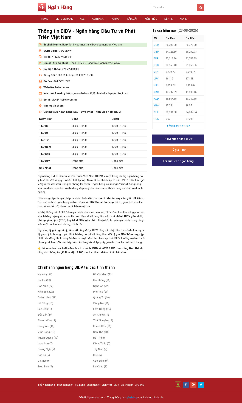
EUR (156, 58)
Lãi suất (132, 18)
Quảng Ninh (47, 297)
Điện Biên (45, 366)
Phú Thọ (100, 291)
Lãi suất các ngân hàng (178, 161)
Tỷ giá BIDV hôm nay (178, 125)
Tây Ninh (100, 349)
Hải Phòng (101, 280)
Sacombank (93, 384)
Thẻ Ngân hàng (46, 384)
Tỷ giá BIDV (178, 150)
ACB (82, 18)
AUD (156, 98)
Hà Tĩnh (99, 337)
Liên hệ (168, 18)
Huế (97, 355)
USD (156, 45)
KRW (156, 105)
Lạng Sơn (45, 343)
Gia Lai (44, 280)
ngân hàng (131, 397)
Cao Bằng (100, 360)
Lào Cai (45, 309)
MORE (183, 18)
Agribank (97, 18)
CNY (156, 71)
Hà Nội (45, 274)
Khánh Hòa (102, 326)
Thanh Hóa (47, 320)
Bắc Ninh (45, 286)
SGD (156, 65)
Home (44, 18)
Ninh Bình (46, 291)
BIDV (116, 384)
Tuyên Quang (48, 337)
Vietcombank (64, 18)
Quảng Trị (101, 297)
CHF (156, 112)
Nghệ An (101, 286)
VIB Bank (80, 384)
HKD (156, 85)
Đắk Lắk (45, 314)
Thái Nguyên (103, 320)
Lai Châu (100, 366)
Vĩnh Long (46, 332)
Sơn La (44, 355)
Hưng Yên (46, 326)
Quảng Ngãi (46, 349)
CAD (156, 92)
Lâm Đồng (102, 309)
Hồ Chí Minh (102, 274)
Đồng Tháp (101, 343)
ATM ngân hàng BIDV (178, 139)
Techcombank (65, 384)
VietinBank (127, 384)
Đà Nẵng (45, 303)
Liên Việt (107, 384)
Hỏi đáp (115, 18)
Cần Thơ (101, 332)
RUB (156, 119)
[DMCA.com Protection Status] (178, 384)
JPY (156, 78)
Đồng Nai (101, 303)
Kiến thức (151, 18)
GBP (156, 51)
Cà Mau (44, 360)
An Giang (101, 314)
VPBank (139, 384)
